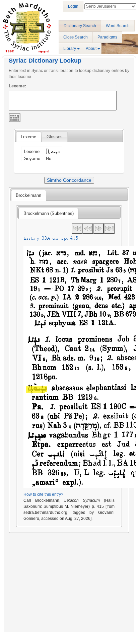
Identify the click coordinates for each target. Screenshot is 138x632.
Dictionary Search (80, 25)
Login (73, 6)
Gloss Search (75, 37)
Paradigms (107, 37)
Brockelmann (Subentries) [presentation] (48, 213)
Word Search (118, 25)
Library (69, 48)
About (91, 48)
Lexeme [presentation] (28, 136)
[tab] (28, 137)
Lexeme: (17, 85)
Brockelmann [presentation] (28, 195)
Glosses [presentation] (55, 136)
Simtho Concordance (69, 180)
